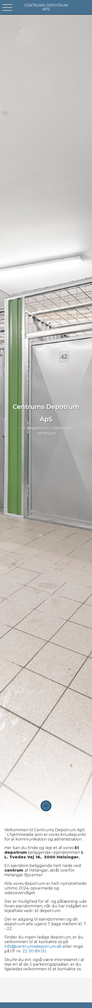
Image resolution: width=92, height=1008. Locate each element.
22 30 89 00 (34, 951)
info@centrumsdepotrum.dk (33, 946)
